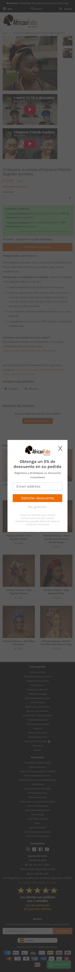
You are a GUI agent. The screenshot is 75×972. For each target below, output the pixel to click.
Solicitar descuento (37, 498)
